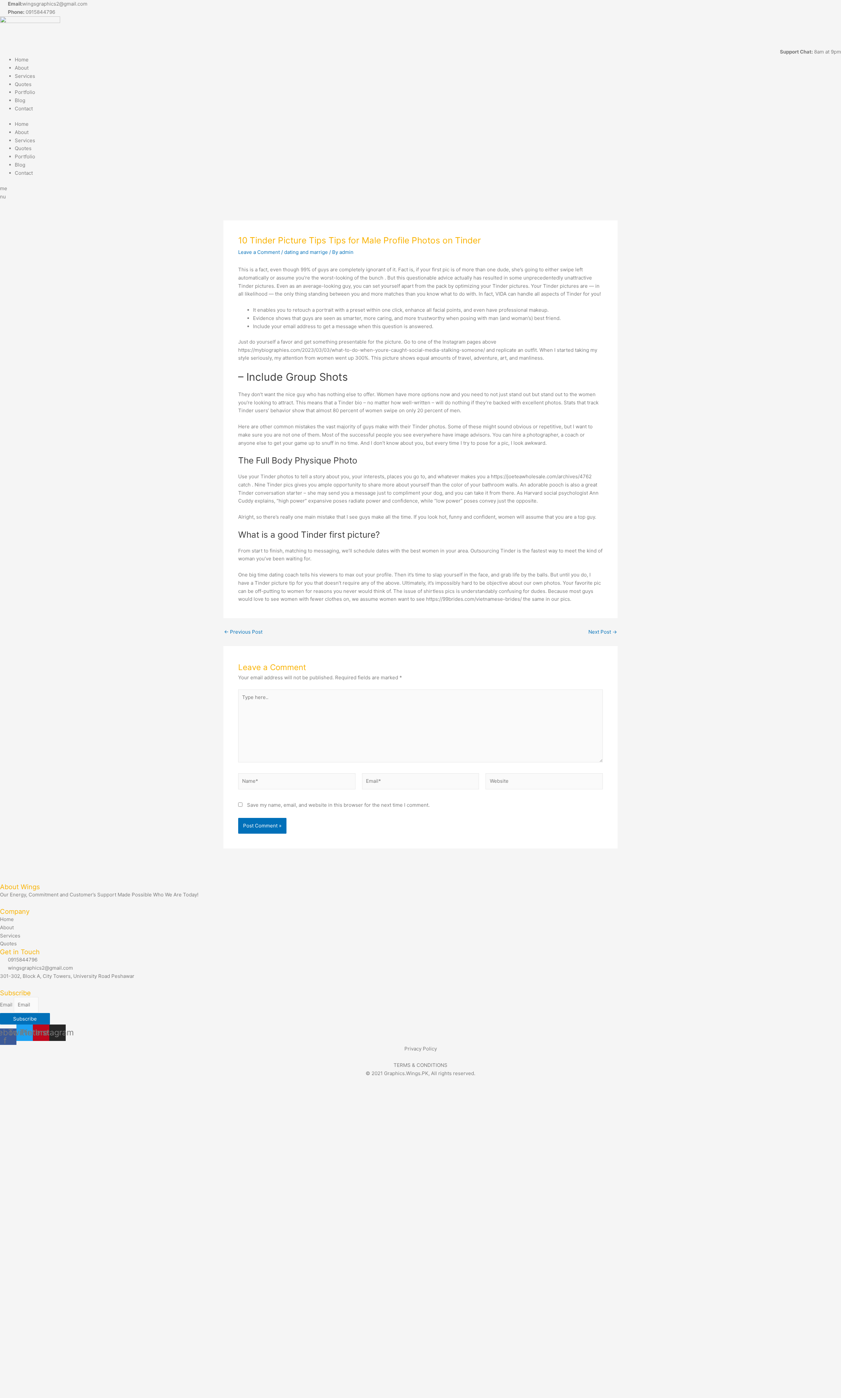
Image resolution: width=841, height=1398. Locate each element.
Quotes (23, 84)
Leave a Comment (259, 252)
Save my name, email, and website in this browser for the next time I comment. (338, 805)
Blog (20, 100)
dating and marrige (306, 252)
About (22, 68)
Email (7, 1005)
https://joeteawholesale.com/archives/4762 (541, 476)
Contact (24, 108)
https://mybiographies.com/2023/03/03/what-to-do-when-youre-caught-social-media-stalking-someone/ (361, 350)
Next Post (602, 631)
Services (25, 76)
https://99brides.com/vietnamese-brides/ (474, 599)
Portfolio (25, 92)
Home (22, 59)
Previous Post (243, 631)
